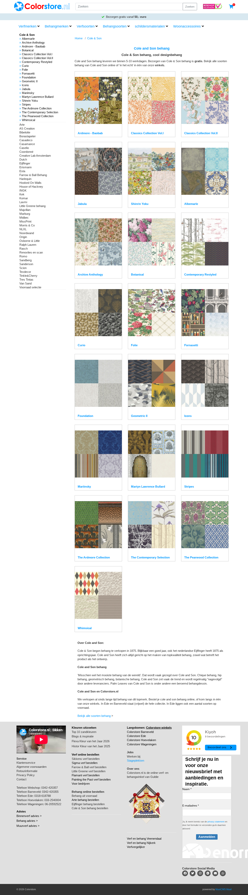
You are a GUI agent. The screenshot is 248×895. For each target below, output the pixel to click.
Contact (21, 779)
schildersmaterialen (150, 26)
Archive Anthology (33, 42)
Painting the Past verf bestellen (91, 779)
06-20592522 (53, 804)
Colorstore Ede (136, 736)
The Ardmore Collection (37, 108)
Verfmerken (27, 26)
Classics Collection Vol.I (37, 54)
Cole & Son (94, 38)
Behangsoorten (115, 26)
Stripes (26, 104)
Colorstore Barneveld (140, 732)
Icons (25, 85)
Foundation (29, 77)
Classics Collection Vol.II (37, 58)
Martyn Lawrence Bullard (37, 96)
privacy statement (216, 821)
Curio (25, 65)
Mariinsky (28, 92)
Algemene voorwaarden (31, 766)
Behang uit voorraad (84, 795)
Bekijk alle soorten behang (94, 715)
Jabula (26, 89)
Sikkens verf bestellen (86, 758)
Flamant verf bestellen (86, 775)
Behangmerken (56, 26)
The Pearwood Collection (37, 116)
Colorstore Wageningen (141, 744)
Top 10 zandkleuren (84, 732)
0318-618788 (42, 795)
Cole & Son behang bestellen (90, 808)
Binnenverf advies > (29, 816)
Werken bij (133, 756)
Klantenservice (25, 762)
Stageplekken (135, 760)
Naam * (186, 789)
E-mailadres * (190, 805)
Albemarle (28, 38)
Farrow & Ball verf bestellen (89, 767)
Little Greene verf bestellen (88, 771)
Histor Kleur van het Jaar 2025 (91, 746)
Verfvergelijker (136, 847)
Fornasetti (28, 73)
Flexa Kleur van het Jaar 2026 (90, 741)
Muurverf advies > (28, 825)
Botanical (28, 50)
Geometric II (30, 81)
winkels (159, 65)
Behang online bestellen (88, 791)
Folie (25, 69)
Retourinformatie (26, 771)
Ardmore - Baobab (33, 46)
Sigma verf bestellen (84, 762)
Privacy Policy (25, 775)
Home (79, 38)
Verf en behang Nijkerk (141, 842)
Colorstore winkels (159, 727)
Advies (21, 811)
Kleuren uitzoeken (84, 727)
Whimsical (28, 120)
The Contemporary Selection (40, 112)
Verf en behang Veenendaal (144, 838)
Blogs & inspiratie (83, 736)
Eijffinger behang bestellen (88, 804)
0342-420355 (50, 791)
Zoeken (190, 6)
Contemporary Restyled (37, 62)
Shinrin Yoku (30, 100)
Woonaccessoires (187, 26)
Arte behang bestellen (85, 799)
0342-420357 (49, 787)
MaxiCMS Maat (223, 889)
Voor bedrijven (81, 783)
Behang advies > (27, 820)
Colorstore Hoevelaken (141, 740)
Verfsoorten (86, 26)
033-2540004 (52, 800)
